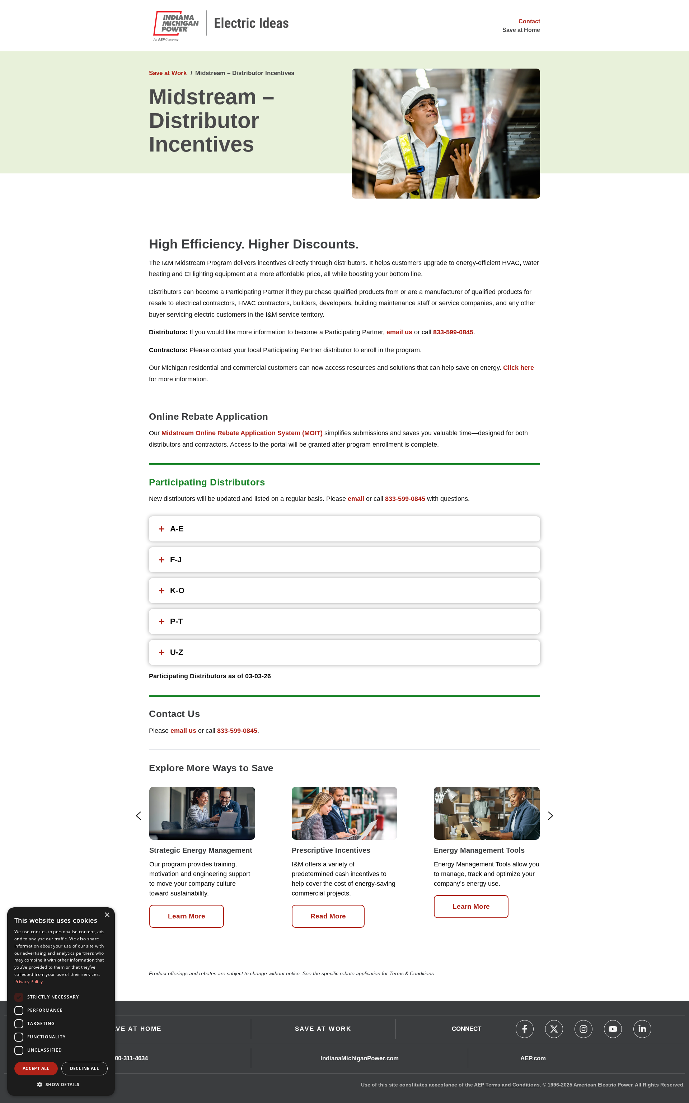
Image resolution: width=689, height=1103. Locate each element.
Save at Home (521, 30)
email (356, 498)
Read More (328, 916)
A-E (177, 528)
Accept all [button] (36, 1068)
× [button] (106, 915)
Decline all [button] (84, 1068)
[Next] (550, 815)
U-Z (176, 652)
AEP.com (533, 1058)
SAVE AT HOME (134, 1028)
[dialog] (61, 1001)
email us (399, 332)
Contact (529, 21)
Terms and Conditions (513, 1085)
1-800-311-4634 (127, 1058)
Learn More (186, 916)
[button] (61, 1084)
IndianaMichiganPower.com (359, 1058)
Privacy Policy (28, 981)
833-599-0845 (453, 332)
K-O (177, 590)
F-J (176, 559)
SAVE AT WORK (323, 1028)
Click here (518, 367)
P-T (176, 621)
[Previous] (138, 815)
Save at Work (168, 73)
